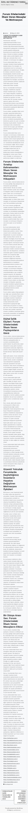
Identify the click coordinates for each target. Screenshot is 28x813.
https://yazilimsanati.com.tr (11, 770)
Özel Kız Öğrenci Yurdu (13, 2)
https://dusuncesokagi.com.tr (11, 752)
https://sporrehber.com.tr (10, 782)
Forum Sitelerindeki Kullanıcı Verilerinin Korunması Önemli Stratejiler (21, 797)
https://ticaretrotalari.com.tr (11, 749)
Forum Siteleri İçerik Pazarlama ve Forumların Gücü (7, 795)
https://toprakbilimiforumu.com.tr (12, 740)
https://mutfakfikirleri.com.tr (11, 775)
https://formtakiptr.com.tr (10, 761)
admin (6, 33)
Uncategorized (9, 784)
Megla (10, 810)
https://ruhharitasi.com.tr (10, 738)
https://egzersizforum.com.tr (11, 763)
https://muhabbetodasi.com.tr (11, 756)
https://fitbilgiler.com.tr (9, 768)
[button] (26, 3)
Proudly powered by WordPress (14, 808)
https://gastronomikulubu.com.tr (12, 777)
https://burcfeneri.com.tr (10, 745)
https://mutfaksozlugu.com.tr (11, 779)
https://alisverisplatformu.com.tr (12, 742)
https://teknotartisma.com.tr (11, 772)
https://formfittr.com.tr (9, 766)
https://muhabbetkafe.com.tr (11, 754)
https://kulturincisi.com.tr (10, 759)
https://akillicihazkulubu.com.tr (12, 747)
